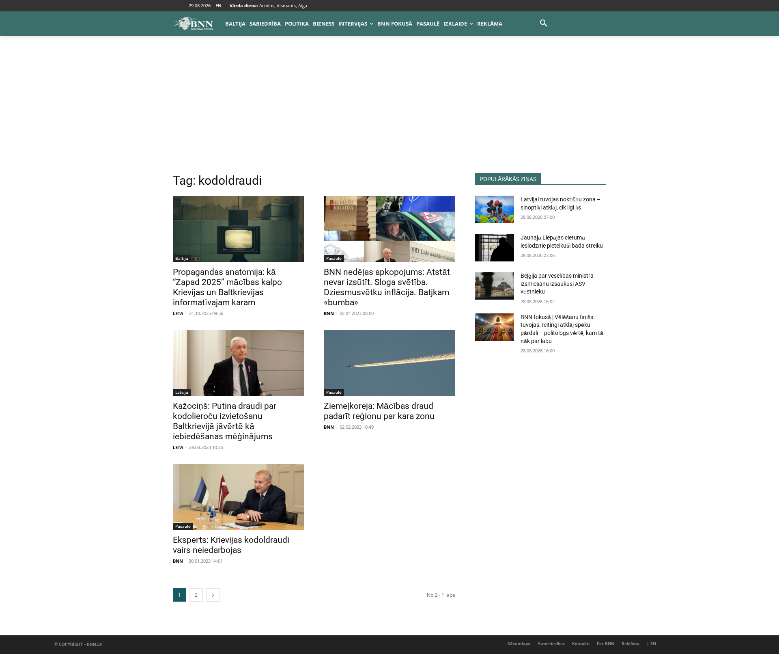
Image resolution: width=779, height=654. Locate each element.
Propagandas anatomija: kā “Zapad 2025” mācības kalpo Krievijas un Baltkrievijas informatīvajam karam (227, 287)
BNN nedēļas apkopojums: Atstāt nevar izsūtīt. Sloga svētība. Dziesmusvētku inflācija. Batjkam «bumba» (387, 287)
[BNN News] (193, 23)
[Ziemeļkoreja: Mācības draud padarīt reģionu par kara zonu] (389, 363)
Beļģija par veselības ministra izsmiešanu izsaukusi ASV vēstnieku (557, 283)
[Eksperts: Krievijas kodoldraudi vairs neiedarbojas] (238, 497)
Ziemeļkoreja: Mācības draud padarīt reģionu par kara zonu (379, 411)
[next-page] (213, 595)
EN (218, 5)
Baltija (181, 258)
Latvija (181, 392)
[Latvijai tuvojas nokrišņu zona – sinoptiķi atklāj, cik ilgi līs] (494, 209)
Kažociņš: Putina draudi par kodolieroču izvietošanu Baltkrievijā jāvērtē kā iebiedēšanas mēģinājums (224, 421)
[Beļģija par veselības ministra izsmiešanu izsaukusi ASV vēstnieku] (494, 286)
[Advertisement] (389, 112)
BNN (329, 313)
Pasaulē (334, 258)
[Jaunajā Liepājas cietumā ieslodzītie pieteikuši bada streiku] (494, 247)
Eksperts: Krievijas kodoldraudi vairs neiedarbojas (231, 545)
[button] (543, 23)
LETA (178, 313)
